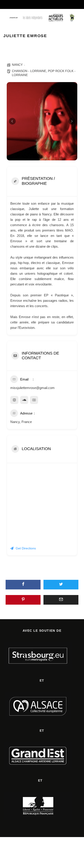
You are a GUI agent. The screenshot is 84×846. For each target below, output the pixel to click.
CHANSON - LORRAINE (29, 71)
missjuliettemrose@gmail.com (32, 388)
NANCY (17, 64)
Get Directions (26, 548)
